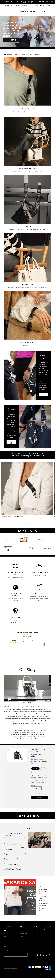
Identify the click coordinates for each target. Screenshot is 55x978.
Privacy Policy (22, 936)
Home (5, 930)
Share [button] (34, 772)
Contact (5, 946)
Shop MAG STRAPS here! (11, 442)
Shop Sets (43, 394)
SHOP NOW (14, 40)
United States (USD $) (9, 970)
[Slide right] (30, 524)
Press (5, 939)
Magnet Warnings (23, 933)
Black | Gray (35, 768)
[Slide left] (24, 524)
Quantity (33, 785)
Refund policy (22, 943)
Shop (5, 933)
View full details (34, 802)
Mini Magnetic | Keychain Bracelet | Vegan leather (12, 516)
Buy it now (39, 797)
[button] (4, 11)
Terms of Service (23, 939)
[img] (27, 634)
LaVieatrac (49, 972)
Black (43, 768)
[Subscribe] (25, 955)
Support (21, 930)
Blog (4, 943)
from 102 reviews (27, 636)
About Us (5, 936)
